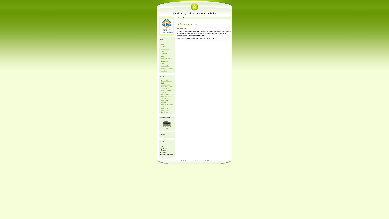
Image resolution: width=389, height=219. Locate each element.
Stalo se (163, 51)
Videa (162, 56)
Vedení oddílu (165, 66)
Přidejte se (164, 71)
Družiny (163, 63)
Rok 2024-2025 (165, 89)
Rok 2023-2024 (165, 94)
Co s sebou (164, 61)
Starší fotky (164, 112)
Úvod (179, 18)
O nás (163, 46)
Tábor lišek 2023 (166, 96)
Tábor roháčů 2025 (166, 86)
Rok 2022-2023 (165, 98)
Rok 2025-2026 (165, 85)
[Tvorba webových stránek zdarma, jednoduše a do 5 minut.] (192, 161)
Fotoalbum (164, 53)
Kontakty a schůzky (167, 68)
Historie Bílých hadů (167, 58)
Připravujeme (165, 49)
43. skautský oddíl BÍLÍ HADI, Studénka (194, 13)
